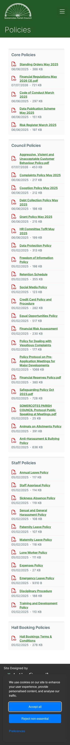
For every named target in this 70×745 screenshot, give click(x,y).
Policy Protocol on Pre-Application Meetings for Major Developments (37, 361)
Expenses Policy (31, 565)
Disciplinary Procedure (36, 591)
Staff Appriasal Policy (35, 485)
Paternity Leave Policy (35, 527)
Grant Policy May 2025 (36, 217)
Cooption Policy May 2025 (39, 188)
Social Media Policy (33, 287)
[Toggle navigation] (62, 11)
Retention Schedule (33, 274)
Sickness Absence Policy (37, 498)
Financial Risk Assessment (39, 328)
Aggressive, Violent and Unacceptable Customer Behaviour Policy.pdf (37, 159)
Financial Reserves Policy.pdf (40, 377)
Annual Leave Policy (34, 472)
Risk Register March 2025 (38, 125)
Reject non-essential (35, 718)
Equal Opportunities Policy (38, 316)
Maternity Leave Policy (36, 540)
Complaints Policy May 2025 (40, 175)
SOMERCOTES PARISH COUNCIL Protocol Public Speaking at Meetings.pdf (38, 410)
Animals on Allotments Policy (40, 426)
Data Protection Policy (35, 245)
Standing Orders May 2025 (39, 64)
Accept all (35, 706)
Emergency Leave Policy (37, 578)
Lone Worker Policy (33, 552)
